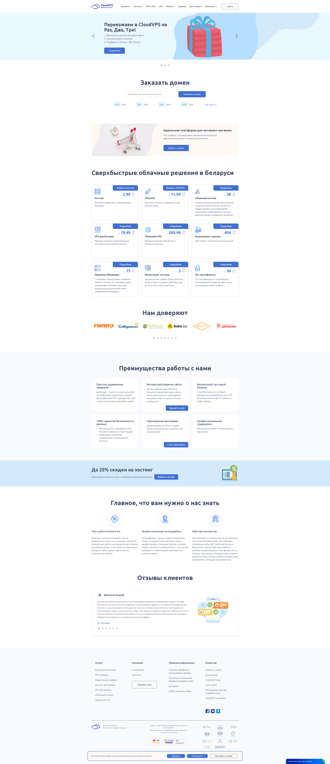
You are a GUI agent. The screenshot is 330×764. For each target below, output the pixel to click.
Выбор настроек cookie (180, 691)
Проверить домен (192, 94)
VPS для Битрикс (103, 690)
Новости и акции (213, 670)
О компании (138, 670)
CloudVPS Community (215, 698)
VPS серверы (101, 675)
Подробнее (114, 50)
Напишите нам (144, 685)
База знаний (211, 675)
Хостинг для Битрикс (105, 685)
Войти (230, 6)
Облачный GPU (102, 700)
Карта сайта (211, 685)
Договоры (174, 686)
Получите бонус (213, 680)
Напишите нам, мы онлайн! (300, 761)
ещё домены (210, 105)
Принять (176, 756)
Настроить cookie (223, 756)
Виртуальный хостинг (106, 670)
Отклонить (197, 756)
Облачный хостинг (104, 695)
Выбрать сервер (176, 148)
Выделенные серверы (106, 680)
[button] (93, 36)
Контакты (136, 675)
